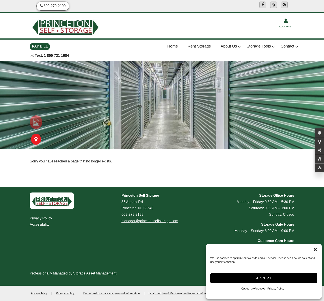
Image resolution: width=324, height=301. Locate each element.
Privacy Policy (275, 288)
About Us (229, 46)
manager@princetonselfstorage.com (149, 221)
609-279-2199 (132, 214)
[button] (315, 249)
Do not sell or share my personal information (111, 293)
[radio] (36, 122)
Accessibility (39, 224)
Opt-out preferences (253, 288)
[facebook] (262, 5)
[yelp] (273, 5)
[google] (284, 5)
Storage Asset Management (94, 273)
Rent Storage (199, 46)
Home (172, 46)
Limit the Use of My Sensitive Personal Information (181, 293)
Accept (264, 278)
